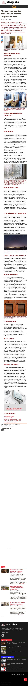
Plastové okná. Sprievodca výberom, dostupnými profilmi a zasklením (14, 409)
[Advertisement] (14, 490)
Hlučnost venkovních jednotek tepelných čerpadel (15, 664)
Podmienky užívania (20, 674)
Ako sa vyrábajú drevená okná (10, 422)
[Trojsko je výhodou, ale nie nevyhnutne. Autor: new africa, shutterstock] (15, 48)
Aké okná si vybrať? (8, 417)
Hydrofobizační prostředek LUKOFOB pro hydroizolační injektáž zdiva (15, 668)
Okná (3, 430)
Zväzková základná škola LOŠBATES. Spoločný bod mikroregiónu (16, 647)
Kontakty (13, 674)
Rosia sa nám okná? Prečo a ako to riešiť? (12, 419)
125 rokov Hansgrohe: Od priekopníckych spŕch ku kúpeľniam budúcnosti (17, 643)
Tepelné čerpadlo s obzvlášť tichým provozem (16, 659)
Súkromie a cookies (20, 676)
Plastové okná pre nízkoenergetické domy (12, 420)
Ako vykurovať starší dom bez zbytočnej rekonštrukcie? (15, 651)
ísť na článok (21, 583)
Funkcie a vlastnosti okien (9, 416)
